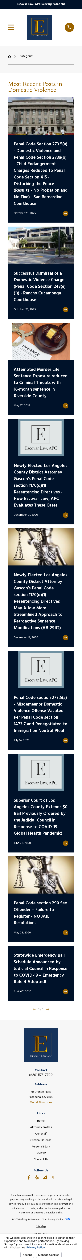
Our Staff (41, 1134)
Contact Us (41, 1159)
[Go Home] (9, 56)
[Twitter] (53, 1177)
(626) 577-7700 (41, 1074)
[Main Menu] (11, 27)
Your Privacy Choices (54, 1220)
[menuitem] (41, 1226)
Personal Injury (41, 1146)
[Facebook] (29, 1177)
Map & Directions (41, 1102)
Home (41, 1121)
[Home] (39, 27)
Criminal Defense (40, 1140)
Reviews (41, 1153)
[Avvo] (45, 1177)
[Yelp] (37, 1177)
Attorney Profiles (41, 1127)
